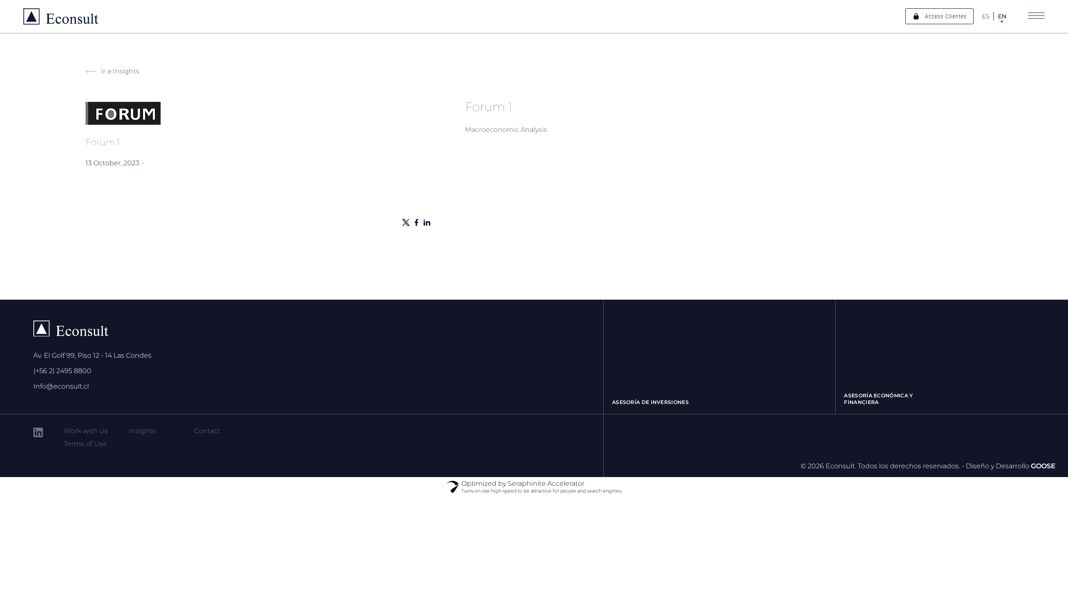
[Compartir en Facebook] (416, 222)
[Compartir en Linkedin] (427, 222)
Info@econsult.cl (61, 386)
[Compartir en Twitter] (406, 222)
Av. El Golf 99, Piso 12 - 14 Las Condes (92, 355)
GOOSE (1043, 466)
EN (1002, 16)
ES (986, 16)
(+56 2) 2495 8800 (62, 371)
